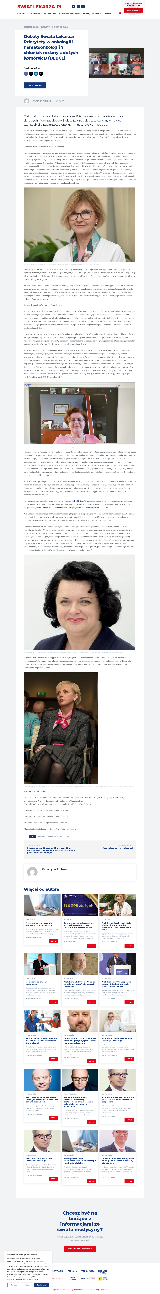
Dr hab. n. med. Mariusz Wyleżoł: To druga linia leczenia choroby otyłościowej (118, 1161)
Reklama (72, 1271)
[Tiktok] (83, 6)
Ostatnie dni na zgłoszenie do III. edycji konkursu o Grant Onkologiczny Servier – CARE (79, 925)
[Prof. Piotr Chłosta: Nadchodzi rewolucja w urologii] (117, 1021)
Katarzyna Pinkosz (41, 101)
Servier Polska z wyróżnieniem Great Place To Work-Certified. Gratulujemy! (41, 1040)
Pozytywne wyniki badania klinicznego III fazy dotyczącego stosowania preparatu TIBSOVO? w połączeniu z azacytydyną (51, 850)
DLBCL (69, 836)
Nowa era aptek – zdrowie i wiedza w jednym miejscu (39, 924)
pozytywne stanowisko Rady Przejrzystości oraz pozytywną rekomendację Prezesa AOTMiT (70, 507)
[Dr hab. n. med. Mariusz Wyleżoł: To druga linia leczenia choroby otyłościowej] (117, 1141)
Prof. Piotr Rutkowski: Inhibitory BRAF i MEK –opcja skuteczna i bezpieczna (118, 1099)
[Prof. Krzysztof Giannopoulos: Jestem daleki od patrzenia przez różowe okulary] (117, 964)
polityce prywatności (30, 1279)
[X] (31, 74)
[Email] (41, 74)
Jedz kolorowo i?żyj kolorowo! (118, 848)
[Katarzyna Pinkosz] (27, 101)
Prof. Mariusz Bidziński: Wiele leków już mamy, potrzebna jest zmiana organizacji (42, 1099)
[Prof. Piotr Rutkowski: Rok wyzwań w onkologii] (42, 1141)
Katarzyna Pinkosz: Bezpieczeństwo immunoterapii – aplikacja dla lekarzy (80, 1161)
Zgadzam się (41, 1285)
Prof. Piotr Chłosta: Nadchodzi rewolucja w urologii (117, 1039)
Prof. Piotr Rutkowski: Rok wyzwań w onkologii (39, 1160)
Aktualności (31, 27)
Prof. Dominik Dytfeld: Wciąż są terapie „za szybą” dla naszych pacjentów (79, 984)
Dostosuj (14, 1285)
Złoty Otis (57, 1271)
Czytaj (53, 941)
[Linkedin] (78, 6)
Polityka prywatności (99, 1290)
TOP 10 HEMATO (79, 501)
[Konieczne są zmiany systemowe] (42, 964)
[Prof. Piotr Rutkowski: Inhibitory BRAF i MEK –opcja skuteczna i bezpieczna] (117, 1080)
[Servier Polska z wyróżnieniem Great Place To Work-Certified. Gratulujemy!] (42, 1021)
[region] (28, 1270)
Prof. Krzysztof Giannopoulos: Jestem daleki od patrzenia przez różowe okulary (116, 984)
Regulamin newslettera (79, 1290)
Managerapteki (103, 1272)
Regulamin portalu (59, 1290)
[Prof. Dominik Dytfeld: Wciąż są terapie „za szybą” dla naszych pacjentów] (80, 964)
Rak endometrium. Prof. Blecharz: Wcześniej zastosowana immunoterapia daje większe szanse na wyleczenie (78, 1101)
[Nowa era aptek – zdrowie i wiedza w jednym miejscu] (42, 905)
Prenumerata (87, 1271)
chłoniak (41, 836)
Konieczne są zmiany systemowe (36, 983)
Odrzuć (27, 1285)
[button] (120, 13)
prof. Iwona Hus (55, 836)
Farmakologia (70, 1094)
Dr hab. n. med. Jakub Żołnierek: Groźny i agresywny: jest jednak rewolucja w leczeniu (80, 1040)
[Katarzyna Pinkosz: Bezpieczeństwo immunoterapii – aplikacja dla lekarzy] (80, 1141)
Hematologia (60, 27)
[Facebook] (73, 6)
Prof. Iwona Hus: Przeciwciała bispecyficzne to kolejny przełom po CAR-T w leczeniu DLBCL (116, 926)
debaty (45, 27)
